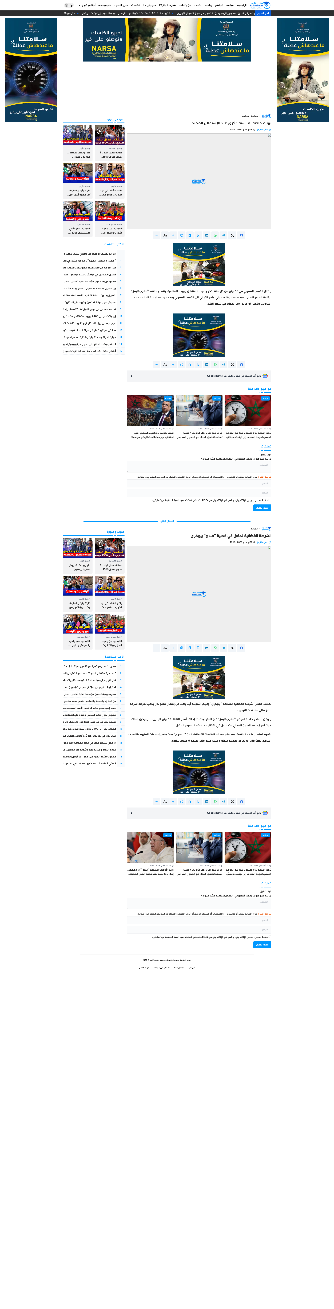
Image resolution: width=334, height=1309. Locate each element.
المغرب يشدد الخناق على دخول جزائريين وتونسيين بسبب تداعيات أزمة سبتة (75, 344)
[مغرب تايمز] (260, 5)
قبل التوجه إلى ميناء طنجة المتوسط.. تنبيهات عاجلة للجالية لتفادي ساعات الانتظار (72, 268)
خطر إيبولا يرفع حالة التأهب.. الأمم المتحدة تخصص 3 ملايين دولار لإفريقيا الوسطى (69, 295)
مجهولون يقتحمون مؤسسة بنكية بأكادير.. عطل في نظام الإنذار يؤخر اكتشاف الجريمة (69, 281)
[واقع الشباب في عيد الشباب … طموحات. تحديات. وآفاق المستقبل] (110, 181)
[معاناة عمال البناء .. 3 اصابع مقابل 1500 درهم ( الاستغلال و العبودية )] (110, 143)
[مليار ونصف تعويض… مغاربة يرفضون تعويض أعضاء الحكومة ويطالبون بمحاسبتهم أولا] (78, 143)
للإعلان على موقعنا (161, 968)
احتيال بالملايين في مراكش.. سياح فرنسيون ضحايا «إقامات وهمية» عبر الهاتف (73, 274)
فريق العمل (144, 968)
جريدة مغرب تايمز (157, 960)
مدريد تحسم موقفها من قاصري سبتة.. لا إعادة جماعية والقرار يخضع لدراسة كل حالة (69, 254)
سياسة (254, 116)
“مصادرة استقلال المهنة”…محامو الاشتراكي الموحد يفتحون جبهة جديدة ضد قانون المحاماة (65, 261)
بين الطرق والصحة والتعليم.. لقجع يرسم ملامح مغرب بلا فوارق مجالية (77, 288)
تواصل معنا (179, 968)
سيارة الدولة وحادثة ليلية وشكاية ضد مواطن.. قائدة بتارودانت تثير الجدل (76, 337)
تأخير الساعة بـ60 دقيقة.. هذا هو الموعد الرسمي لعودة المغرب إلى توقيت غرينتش (131, 13)
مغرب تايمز (262, 129)
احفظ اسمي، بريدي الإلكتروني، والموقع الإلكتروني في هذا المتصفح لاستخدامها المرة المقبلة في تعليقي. (210, 500)
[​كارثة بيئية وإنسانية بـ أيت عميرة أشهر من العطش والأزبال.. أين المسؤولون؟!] (78, 181)
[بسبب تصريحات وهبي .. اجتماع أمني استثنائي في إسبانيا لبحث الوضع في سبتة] (150, 417)
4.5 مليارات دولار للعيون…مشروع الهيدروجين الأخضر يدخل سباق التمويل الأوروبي (224, 13)
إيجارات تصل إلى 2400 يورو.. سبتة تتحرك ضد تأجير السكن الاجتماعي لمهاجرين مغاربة (69, 316)
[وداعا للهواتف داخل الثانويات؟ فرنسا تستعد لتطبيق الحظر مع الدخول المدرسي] (199, 417)
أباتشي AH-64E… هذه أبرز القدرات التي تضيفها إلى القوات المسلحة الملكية (75, 351)
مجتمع (245, 116)
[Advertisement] (167, 87)
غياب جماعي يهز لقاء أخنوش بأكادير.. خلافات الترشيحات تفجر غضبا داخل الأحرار (73, 323)
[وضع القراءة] (198, 235)
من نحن (192, 968)
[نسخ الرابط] (190, 235)
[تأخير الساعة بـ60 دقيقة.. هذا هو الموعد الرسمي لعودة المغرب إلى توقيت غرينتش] (248, 417)
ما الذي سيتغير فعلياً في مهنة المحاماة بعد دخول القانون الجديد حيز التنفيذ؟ (74, 330)
